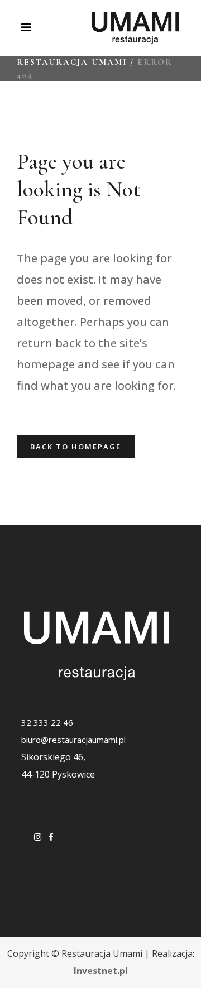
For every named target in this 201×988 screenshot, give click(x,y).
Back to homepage (75, 447)
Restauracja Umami (72, 62)
